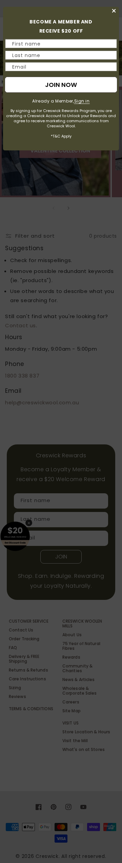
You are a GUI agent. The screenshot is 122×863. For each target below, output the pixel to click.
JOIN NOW (61, 84)
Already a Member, (60, 101)
